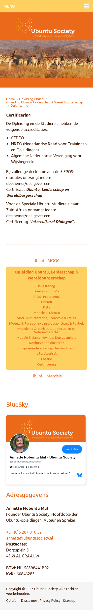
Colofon (12, 601)
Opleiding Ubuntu (32, 99)
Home (10, 99)
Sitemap (69, 601)
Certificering (19, 105)
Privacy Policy (50, 601)
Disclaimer (29, 601)
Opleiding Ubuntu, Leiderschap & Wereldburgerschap (44, 102)
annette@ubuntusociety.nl (29, 538)
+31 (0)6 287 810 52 (24, 532)
